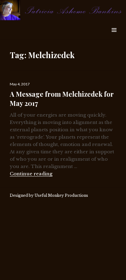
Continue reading (31, 174)
